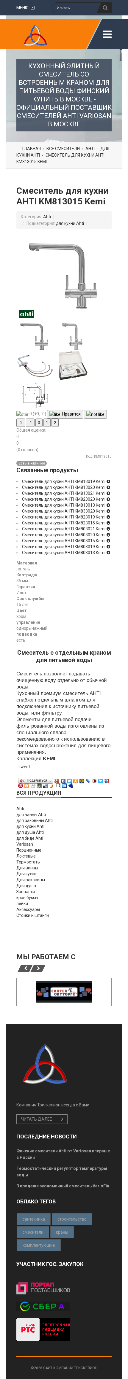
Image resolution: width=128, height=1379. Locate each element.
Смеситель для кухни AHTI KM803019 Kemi (64, 546)
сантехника (34, 1219)
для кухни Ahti (70, 223)
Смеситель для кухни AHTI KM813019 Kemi (64, 481)
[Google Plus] (57, 779)
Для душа (26, 885)
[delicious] (46, 784)
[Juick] (52, 784)
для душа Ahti (30, 832)
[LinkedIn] (64, 784)
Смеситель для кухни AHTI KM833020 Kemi (64, 511)
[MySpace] (71, 784)
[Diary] (94, 779)
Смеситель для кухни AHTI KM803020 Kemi (64, 534)
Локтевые (26, 856)
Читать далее (36, 1119)
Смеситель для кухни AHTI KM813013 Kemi (64, 505)
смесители (33, 1232)
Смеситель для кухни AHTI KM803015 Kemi (64, 540)
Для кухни (26, 873)
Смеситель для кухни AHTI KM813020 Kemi (64, 487)
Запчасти (25, 891)
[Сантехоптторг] (64, 992)
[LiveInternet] (58, 784)
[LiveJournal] (88, 779)
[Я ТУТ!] (107, 779)
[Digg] (33, 784)
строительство (72, 1219)
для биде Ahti (29, 838)
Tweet (24, 766)
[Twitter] (69, 779)
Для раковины (30, 879)
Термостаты (28, 862)
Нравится (70, 414)
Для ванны (27, 868)
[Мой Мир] (82, 779)
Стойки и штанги (32, 915)
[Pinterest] (21, 784)
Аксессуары (28, 909)
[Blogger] (27, 784)
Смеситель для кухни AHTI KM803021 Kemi (64, 529)
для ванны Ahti (31, 814)
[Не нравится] (95, 414)
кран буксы (27, 897)
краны (62, 1232)
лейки (22, 903)
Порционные (28, 850)
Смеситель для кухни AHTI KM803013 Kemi (64, 552)
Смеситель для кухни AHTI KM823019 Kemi (64, 517)
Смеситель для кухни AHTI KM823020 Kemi (64, 499)
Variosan (24, 844)
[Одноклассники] (76, 779)
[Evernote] (39, 784)
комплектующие (39, 1245)
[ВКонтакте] (63, 779)
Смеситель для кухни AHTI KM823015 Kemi (64, 523)
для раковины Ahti (34, 820)
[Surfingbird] (101, 779)
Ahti (47, 216)
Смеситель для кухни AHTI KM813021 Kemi (64, 493)
